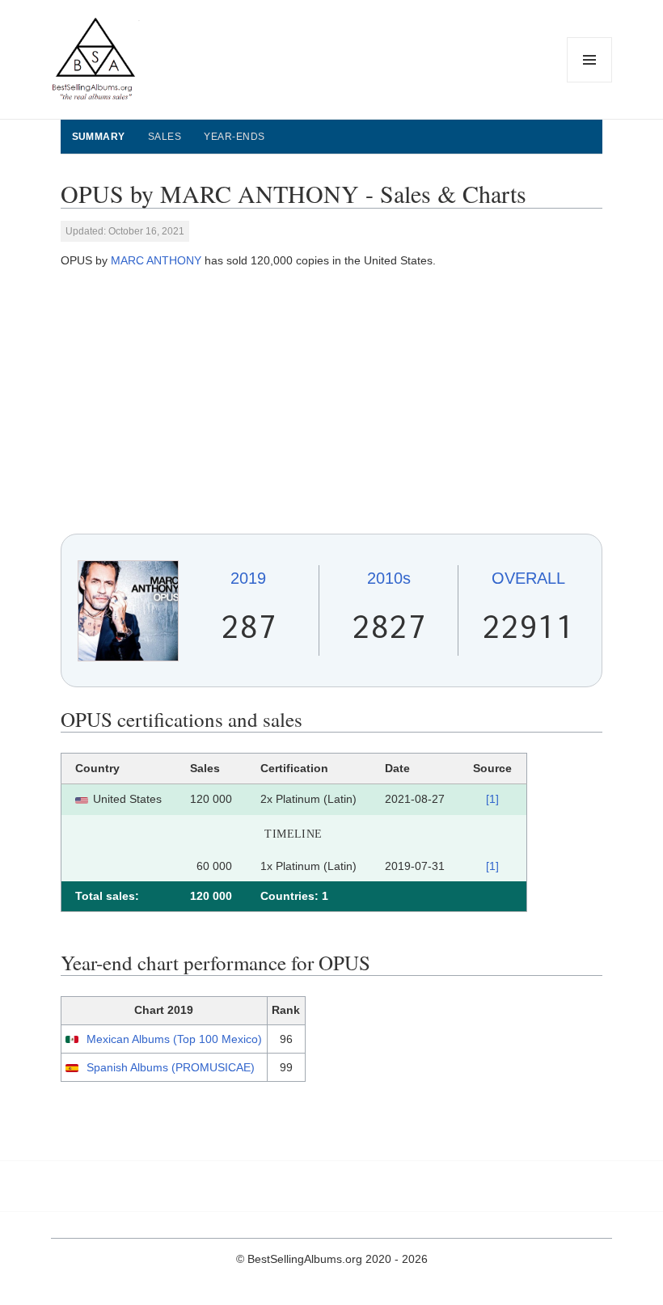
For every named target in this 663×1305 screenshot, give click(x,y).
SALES (164, 136)
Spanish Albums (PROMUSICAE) (171, 1067)
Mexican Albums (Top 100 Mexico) (174, 1039)
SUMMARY (98, 136)
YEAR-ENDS (234, 136)
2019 (248, 578)
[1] (492, 798)
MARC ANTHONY (156, 260)
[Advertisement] (332, 402)
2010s (389, 578)
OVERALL (528, 578)
